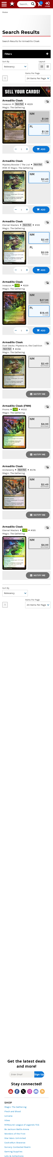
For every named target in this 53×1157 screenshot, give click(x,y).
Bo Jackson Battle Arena (16, 1129)
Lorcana (8, 1116)
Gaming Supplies (13, 1151)
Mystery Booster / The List (16, 164)
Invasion (6, 104)
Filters (8, 54)
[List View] (42, 66)
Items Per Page (32, 73)
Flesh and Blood (12, 1111)
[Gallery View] (48, 66)
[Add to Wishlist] (47, 101)
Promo (5, 409)
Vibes (7, 1120)
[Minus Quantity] (16, 149)
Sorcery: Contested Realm (17, 1147)
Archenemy (8, 469)
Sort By (5, 62)
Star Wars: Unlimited (15, 1138)
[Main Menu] (4, 4)
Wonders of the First (14, 1133)
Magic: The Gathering (15, 1107)
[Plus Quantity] (27, 149)
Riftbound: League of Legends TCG (21, 1125)
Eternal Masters (10, 225)
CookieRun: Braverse (14, 1142)
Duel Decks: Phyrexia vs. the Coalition (22, 345)
